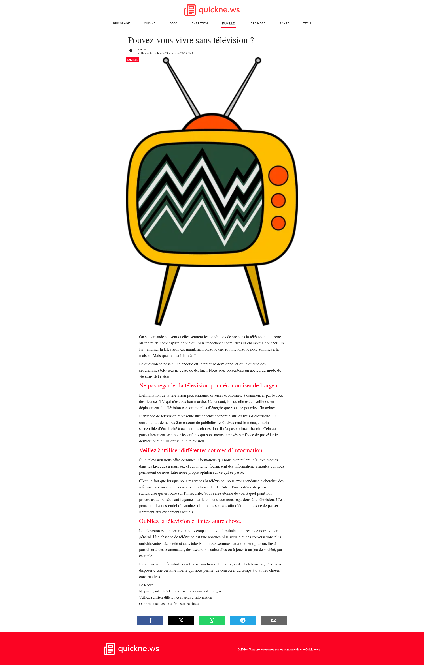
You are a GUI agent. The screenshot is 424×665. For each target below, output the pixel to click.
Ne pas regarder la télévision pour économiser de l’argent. (181, 591)
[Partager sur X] (181, 620)
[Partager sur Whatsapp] (212, 620)
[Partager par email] (274, 620)
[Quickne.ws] (131, 654)
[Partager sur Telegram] (243, 620)
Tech (307, 23)
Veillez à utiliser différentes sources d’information (175, 597)
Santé (284, 23)
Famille (228, 23)
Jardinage (257, 23)
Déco (174, 23)
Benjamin (146, 53)
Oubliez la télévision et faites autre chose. (169, 603)
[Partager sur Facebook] (150, 620)
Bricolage (121, 23)
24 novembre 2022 (175, 53)
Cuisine (149, 23)
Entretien (200, 23)
